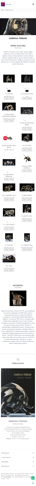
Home (2, 10)
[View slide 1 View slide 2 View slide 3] (9, 78)
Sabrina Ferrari (9, 10)
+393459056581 (7, 477)
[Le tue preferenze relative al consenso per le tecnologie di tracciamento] (33, 483)
